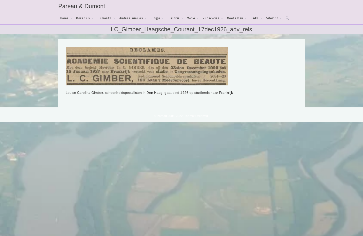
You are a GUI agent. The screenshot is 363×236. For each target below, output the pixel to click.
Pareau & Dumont (81, 6)
